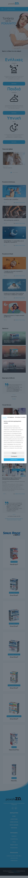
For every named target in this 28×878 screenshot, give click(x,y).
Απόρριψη (14, 453)
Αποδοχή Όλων (14, 459)
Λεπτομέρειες (10, 417)
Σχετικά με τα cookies (20, 417)
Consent (4, 417)
